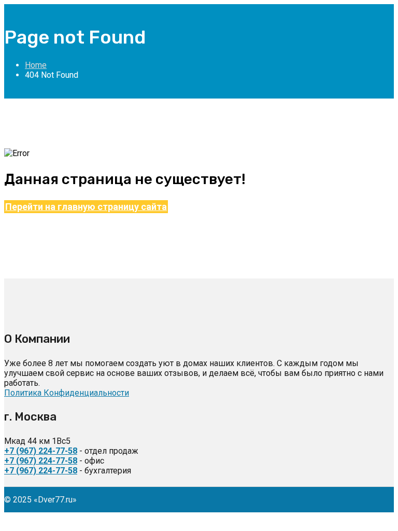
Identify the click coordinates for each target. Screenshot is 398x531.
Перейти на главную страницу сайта (86, 206)
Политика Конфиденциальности (66, 393)
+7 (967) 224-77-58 (40, 451)
